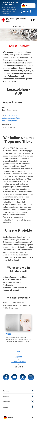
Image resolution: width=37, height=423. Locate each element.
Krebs (8, 333)
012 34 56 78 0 (11, 115)
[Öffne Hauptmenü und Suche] (33, 20)
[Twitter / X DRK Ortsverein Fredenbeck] (23, 377)
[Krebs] (18, 322)
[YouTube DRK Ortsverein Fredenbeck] (14, 377)
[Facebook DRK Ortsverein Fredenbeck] (6, 377)
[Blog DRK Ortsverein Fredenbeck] (31, 377)
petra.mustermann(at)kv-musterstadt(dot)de (11, 119)
